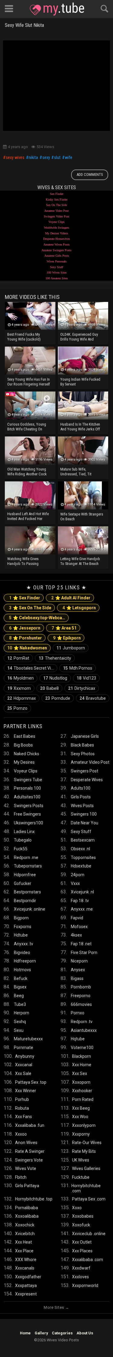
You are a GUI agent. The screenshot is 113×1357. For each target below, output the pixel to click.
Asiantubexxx (84, 1030)
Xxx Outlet (82, 1242)
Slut (57, 157)
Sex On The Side (56, 205)
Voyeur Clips (56, 222)
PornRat (18, 658)
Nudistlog (55, 678)
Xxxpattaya (26, 1285)
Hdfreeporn (25, 961)
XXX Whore (25, 1259)
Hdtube (21, 935)
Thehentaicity (55, 658)
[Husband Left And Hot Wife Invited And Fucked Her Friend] (30, 495)
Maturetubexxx (28, 1038)
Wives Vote (25, 1168)
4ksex (76, 935)
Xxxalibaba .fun (29, 1125)
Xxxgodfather (28, 1276)
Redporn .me (26, 857)
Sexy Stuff (56, 267)
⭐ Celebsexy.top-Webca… (37, 617)
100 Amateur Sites (57, 278)
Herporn (21, 1012)
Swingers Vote (29, 1160)
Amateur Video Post (56, 210)
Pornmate (23, 1047)
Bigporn (21, 917)
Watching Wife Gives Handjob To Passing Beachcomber (23, 561)
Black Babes (82, 745)
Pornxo (77, 1012)
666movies (81, 1004)
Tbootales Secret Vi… (30, 668)
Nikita (33, 157)
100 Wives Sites (57, 272)
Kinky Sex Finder (56, 199)
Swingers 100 (84, 814)
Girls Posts (81, 796)
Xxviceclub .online (88, 1233)
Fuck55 (20, 848)
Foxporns (22, 926)
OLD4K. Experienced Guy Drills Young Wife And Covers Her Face (79, 337)
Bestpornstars (27, 891)
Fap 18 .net (81, 943)
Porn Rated (82, 1099)
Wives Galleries (86, 1168)
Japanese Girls (85, 736)
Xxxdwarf (81, 1268)
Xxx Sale (23, 1073)
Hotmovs (22, 969)
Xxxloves (80, 1276)
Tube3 (20, 1004)
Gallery (41, 1333)
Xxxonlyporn (84, 1125)
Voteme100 (82, 1047)
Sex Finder (56, 193)
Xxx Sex (79, 1073)
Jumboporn (70, 647)
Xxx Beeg (81, 1108)
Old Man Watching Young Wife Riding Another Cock (27, 471)
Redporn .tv (82, 1021)
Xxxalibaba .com (87, 1259)
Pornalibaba (26, 1207)
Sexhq (20, 1021)
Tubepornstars (28, 866)
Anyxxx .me (82, 909)
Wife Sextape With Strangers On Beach (81, 516)
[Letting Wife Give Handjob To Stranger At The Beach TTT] (83, 540)
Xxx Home (81, 1064)
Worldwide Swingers (56, 227)
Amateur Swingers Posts (56, 250)
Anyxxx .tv (23, 943)
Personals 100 (27, 788)
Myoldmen (20, 678)
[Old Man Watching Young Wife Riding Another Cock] (30, 450)
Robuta (22, 1108)
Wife (68, 157)
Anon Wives (26, 1142)
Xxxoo (21, 1134)
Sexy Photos (83, 753)
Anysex (78, 969)
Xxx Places (82, 1250)
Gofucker (22, 883)
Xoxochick (24, 1224)
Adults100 (80, 788)
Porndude (57, 698)
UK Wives (80, 1160)
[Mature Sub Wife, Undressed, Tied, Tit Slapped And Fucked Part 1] (83, 450)
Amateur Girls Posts (56, 255)
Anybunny (24, 1056)
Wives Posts (82, 805)
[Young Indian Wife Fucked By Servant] (83, 361)
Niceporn (79, 961)
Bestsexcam (83, 840)
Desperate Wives (87, 779)
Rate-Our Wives (87, 1142)
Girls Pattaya (27, 1185)
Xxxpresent (26, 1294)
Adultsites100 (27, 796)
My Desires (24, 762)
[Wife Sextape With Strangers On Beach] (83, 495)
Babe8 (49, 688)
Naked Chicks (26, 753)
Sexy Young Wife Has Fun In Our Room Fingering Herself (28, 381)
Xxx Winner (25, 1090)
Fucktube (80, 1177)
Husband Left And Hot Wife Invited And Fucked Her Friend (28, 517)
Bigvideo (22, 952)
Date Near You (84, 822)
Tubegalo (23, 840)
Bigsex (20, 986)
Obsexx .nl (80, 848)
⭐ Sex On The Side (30, 607)
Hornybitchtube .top (33, 1199)
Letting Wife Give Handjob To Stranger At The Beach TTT (80, 561)
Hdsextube (81, 866)
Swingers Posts (28, 805)
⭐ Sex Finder (24, 597)
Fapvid (77, 917)
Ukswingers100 (28, 822)
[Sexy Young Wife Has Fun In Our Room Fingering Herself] (30, 361)
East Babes (24, 736)
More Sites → (56, 1307)
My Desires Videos (56, 233)
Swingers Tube (28, 779)
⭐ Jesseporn (24, 628)
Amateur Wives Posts (56, 244)
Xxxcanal (23, 1064)
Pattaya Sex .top (30, 1082)
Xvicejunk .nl (82, 891)
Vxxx (75, 883)
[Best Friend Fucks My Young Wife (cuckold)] (30, 316)
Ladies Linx (24, 831)
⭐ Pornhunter (25, 638)
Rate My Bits (84, 1151)
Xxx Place (24, 1250)
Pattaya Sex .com (88, 1199)
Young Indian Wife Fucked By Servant (80, 381)
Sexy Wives (15, 157)
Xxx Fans (23, 1116)
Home (25, 1333)
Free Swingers (27, 814)
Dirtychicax (81, 688)
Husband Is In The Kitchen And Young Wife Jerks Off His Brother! (80, 427)
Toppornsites (83, 857)
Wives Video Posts (57, 9)
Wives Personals (57, 261)
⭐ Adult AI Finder (70, 597)
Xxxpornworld (85, 1285)
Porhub (22, 1099)
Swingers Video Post (56, 216)
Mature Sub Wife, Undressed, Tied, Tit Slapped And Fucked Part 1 (81, 472)
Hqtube (78, 1038)
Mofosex (79, 926)
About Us (85, 1333)
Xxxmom (19, 688)
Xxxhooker (82, 1090)
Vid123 (86, 678)
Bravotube (93, 698)
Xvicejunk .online (29, 909)
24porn (77, 874)
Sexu (19, 1030)
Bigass (77, 978)
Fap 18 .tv (80, 900)
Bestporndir (25, 900)
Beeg (19, 995)
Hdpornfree (25, 874)
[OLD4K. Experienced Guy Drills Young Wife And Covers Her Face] (83, 316)
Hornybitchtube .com (86, 1188)
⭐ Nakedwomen (27, 647)
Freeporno (80, 995)
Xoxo (77, 1207)
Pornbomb (81, 986)
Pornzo (17, 708)
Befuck (20, 978)
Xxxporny (81, 1134)
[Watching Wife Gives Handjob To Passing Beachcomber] (30, 540)
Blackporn (81, 1056)
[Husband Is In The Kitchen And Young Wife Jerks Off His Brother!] (83, 406)
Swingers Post (84, 771)
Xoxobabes (82, 1216)
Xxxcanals (24, 1268)
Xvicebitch (25, 1233)
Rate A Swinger (30, 1151)
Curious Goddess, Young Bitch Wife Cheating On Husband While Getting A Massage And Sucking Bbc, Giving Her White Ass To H (28, 427)
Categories (62, 1333)
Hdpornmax (21, 698)
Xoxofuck (81, 1224)
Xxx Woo (80, 1116)
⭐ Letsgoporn (79, 607)
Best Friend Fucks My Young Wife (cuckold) (24, 336)
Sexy (46, 157)
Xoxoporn (81, 1082)
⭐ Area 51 (64, 628)
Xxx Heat (23, 1242)
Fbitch (21, 1177)
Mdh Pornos (77, 668)
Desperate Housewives (56, 238)
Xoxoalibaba (27, 1216)
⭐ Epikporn (67, 638)
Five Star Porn (84, 952)
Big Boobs (23, 745)
